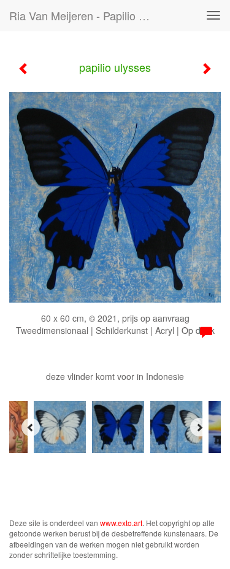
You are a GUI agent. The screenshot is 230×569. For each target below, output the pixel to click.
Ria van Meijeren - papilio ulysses (88, 15)
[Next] (199, 427)
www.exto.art (121, 522)
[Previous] (30, 427)
